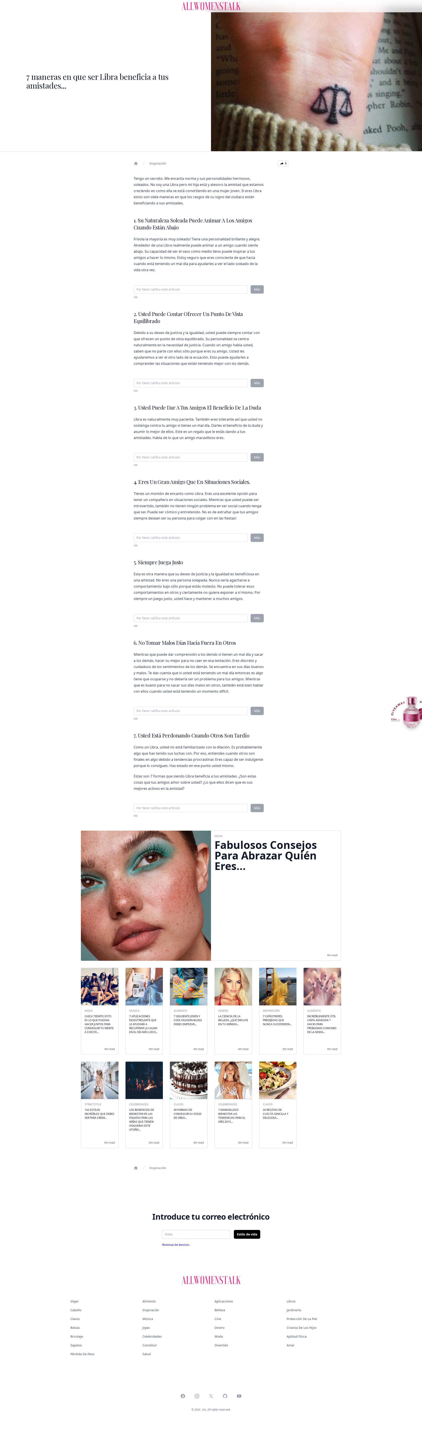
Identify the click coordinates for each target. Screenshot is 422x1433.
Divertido (221, 1345)
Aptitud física (297, 1336)
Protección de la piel (302, 1319)
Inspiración (157, 163)
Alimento (149, 1301)
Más (257, 289)
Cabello (75, 1310)
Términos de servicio (176, 1245)
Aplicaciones (224, 1301)
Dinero (219, 1328)
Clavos (75, 1319)
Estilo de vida (247, 1234)
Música (147, 1319)
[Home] (136, 163)
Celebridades (152, 1336)
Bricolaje (76, 1336)
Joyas (146, 1328)
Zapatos (76, 1345)
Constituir (149, 1345)
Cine (218, 1319)
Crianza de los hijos (301, 1328)
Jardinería (294, 1310)
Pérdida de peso (82, 1354)
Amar (291, 1345)
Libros (291, 1301)
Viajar (74, 1301)
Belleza (220, 1310)
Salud (146, 1354)
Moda (219, 1336)
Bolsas (75, 1328)
